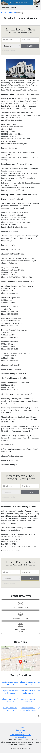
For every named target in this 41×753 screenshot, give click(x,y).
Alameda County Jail (20, 618)
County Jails (20, 730)
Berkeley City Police (20, 607)
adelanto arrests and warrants (10, 683)
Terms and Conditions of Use (20, 735)
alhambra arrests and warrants (28, 683)
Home (3, 12)
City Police (20, 727)
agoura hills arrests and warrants (10, 691)
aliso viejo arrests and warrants (28, 691)
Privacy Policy (20, 737)
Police (11, 12)
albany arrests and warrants (10, 709)
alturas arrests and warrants (28, 700)
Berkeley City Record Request (20, 630)
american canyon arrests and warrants (28, 709)
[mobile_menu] (37, 7)
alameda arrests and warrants (10, 700)
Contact (20, 732)
